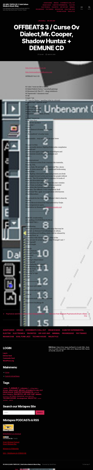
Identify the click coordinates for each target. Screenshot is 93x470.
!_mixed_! (14, 388)
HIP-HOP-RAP (64, 7)
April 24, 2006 (51, 54)
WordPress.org (8, 361)
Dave (16, 469)
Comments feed (9, 358)
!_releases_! (42, 20)
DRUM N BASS (47, 5)
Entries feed (7, 356)
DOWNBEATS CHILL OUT (67, 3)
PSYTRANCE (49, 9)
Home (7, 372)
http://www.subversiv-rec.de (35, 68)
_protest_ (5, 400)
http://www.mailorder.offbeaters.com (38, 72)
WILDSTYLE (71, 11)
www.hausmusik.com (53, 207)
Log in (5, 353)
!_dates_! (5, 388)
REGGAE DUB (59, 9)
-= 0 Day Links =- (34, 388)
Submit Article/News (12, 376)
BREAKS (56, 3)
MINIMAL (72, 7)
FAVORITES (55, 7)
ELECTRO (72, 5)
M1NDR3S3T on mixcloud (12, 434)
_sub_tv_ (11, 400)
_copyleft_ (39, 398)
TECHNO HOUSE (61, 11)
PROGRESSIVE (40, 9)
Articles (5, 390)
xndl (42, 54)
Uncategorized (22, 398)
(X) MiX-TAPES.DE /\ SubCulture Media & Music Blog (15, 5)
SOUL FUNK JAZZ (70, 9)
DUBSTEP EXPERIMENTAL (60, 5)
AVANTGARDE (48, 3)
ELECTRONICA (45, 7)
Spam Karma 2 (24, 469)
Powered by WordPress (49, 464)
